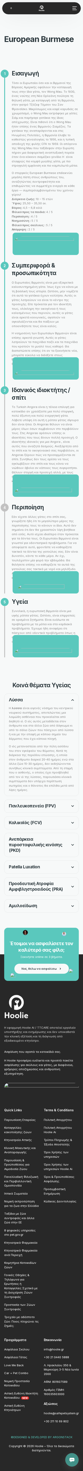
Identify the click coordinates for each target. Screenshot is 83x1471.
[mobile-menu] (74, 8)
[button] (41, 745)
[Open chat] (72, 1460)
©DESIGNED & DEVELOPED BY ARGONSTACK (41, 1437)
